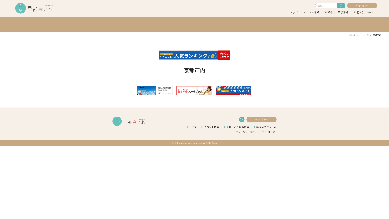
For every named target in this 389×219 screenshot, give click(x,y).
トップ (294, 12)
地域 (366, 35)
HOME (352, 35)
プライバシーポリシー (247, 131)
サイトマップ (268, 131)
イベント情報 (311, 12)
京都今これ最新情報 (336, 12)
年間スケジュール (364, 12)
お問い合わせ (362, 5)
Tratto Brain (211, 143)
